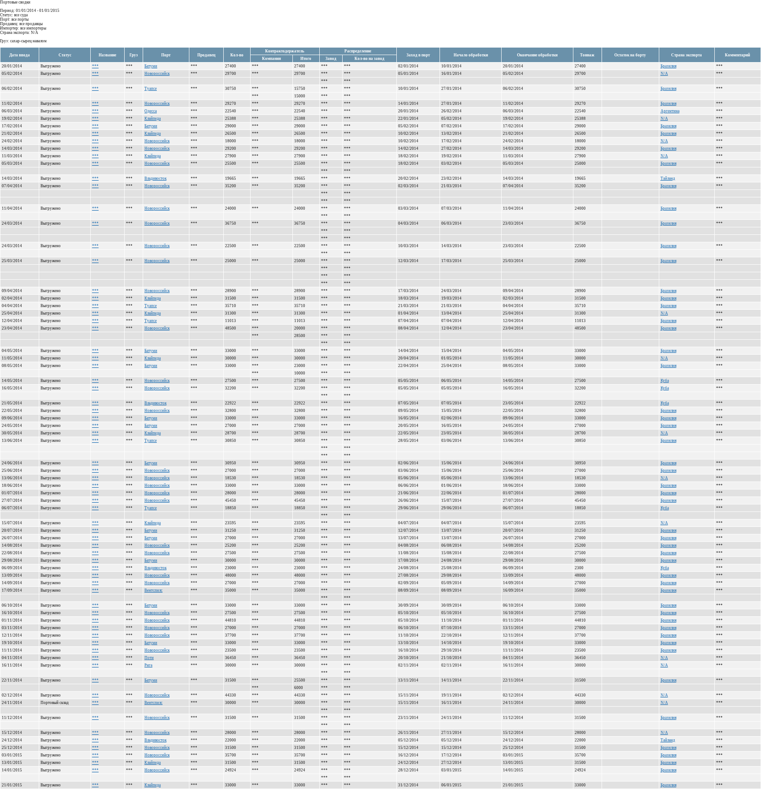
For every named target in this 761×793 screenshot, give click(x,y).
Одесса (150, 111)
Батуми (150, 66)
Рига (148, 665)
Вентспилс (153, 590)
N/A (664, 73)
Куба (665, 380)
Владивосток (155, 178)
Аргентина (670, 111)
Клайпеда (152, 118)
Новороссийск (157, 73)
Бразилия (668, 66)
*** (95, 66)
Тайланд (668, 178)
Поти (149, 658)
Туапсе (150, 88)
